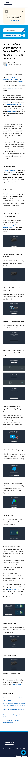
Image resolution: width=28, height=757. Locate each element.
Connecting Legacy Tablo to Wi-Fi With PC (14, 710)
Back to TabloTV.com (8, 749)
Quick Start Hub (14, 20)
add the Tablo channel (11, 170)
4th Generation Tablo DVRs (12, 35)
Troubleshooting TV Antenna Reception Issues (11, 721)
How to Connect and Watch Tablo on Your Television (13, 699)
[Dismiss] (22, 12)
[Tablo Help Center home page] (9, 743)
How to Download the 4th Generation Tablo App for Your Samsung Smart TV (14, 705)
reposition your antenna (14, 589)
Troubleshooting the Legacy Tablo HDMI (13, 716)
